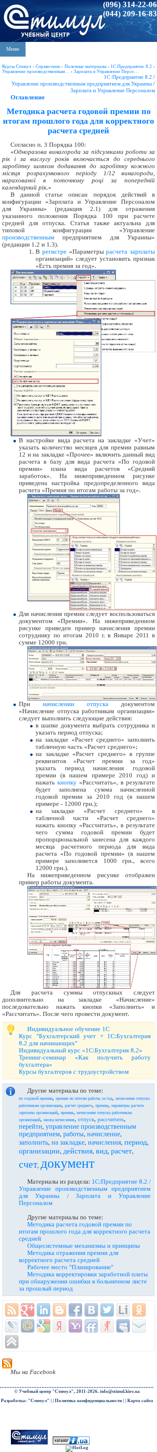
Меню (12, 49)
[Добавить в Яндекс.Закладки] (59, 1326)
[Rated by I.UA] (71, 1443)
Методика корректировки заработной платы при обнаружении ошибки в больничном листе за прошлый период (83, 1281)
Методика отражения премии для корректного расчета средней (68, 1256)
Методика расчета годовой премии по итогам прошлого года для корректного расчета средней (84, 1231)
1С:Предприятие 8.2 (128, 77)
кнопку (67, 782)
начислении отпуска (75, 704)
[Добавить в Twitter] (107, 1310)
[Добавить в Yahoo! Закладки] (75, 1326)
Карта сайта (140, 1400)
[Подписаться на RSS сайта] (11, 1310)
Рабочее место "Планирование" (70, 1267)
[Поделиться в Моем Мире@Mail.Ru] (27, 1326)
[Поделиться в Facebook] (75, 1310)
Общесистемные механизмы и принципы (83, 1245)
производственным (28, 237)
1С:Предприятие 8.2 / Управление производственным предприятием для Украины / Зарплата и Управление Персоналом (85, 1192)
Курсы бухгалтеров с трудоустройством (74, 1071)
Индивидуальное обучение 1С (68, 1029)
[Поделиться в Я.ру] (107, 1326)
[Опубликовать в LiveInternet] (123, 1310)
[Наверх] (11, 1341)
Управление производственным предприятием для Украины (81, 84)
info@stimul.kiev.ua (120, 1391)
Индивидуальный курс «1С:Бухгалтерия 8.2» (80, 1050)
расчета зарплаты (130, 251)
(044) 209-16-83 (130, 13)
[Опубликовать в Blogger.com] (59, 1310)
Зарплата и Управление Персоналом (112, 90)
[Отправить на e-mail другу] (139, 1326)
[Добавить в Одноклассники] (139, 1310)
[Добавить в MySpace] (123, 1326)
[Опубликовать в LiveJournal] (11, 1326)
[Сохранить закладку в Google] (43, 1326)
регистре (54, 251)
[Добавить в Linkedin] (43, 1310)
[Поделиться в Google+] (27, 1310)
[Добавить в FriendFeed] (91, 1326)
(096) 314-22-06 (130, 4)
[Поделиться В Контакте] (91, 1310)
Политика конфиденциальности (88, 1400)
